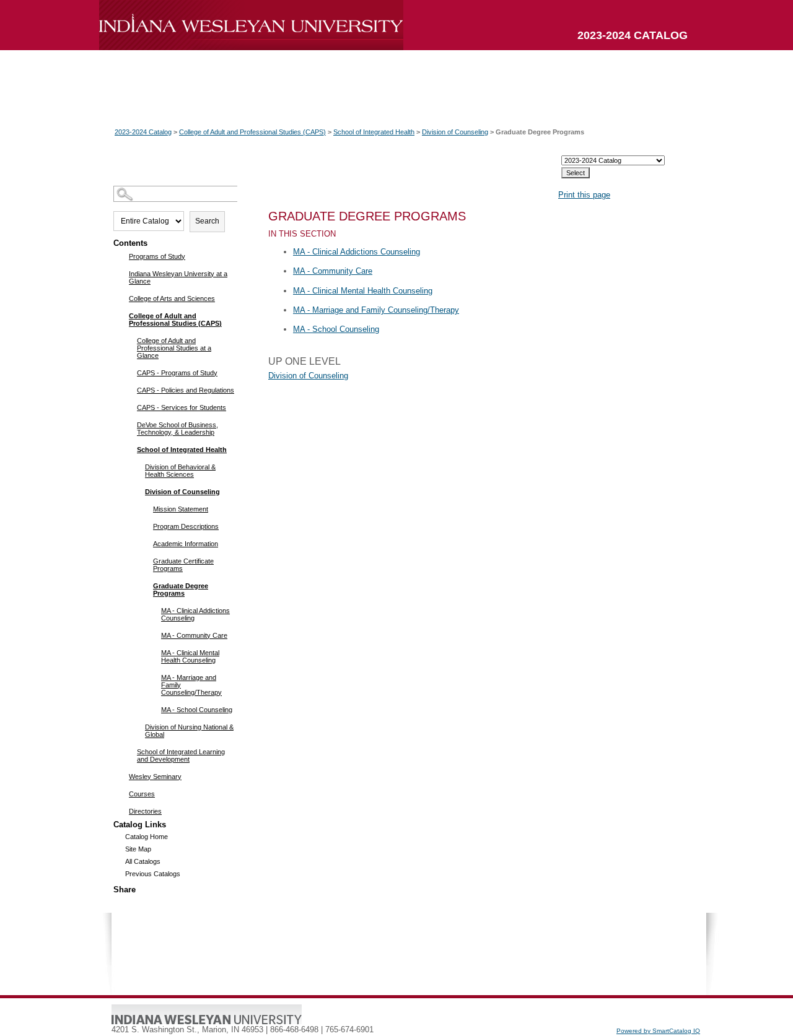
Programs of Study (157, 256)
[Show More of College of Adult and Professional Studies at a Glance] (129, 340)
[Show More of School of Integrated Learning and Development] (129, 751)
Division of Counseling (455, 132)
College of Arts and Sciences (172, 298)
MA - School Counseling (196, 709)
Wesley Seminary (155, 776)
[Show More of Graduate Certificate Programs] (145, 560)
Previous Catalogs (152, 873)
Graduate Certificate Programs (183, 564)
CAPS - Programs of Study (177, 373)
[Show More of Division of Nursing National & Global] (137, 726)
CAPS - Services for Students (181, 407)
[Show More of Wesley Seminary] (121, 776)
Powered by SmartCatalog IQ (658, 1030)
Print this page (584, 194)
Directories (145, 811)
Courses (142, 794)
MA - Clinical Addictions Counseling (195, 614)
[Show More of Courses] (121, 793)
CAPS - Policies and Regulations (185, 390)
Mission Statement (180, 509)
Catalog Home (146, 836)
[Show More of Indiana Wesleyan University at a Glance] (121, 273)
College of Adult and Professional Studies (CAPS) (252, 132)
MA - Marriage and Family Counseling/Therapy (191, 685)
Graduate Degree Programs (180, 589)
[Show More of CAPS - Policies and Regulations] (129, 389)
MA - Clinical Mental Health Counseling (190, 656)
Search (207, 221)
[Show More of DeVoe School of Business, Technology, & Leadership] (129, 424)
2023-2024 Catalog (143, 132)
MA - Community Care (194, 635)
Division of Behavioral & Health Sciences (180, 470)
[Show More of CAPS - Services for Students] (129, 407)
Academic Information (185, 543)
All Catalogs (142, 861)
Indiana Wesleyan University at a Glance (178, 277)
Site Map (138, 849)
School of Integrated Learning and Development (181, 755)
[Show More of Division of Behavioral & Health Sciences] (137, 466)
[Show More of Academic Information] (145, 543)
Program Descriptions (186, 526)
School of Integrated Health (373, 132)
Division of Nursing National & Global (189, 730)
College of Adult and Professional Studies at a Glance (174, 348)
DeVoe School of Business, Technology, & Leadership (177, 428)
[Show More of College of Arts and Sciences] (121, 298)
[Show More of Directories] (121, 810)
